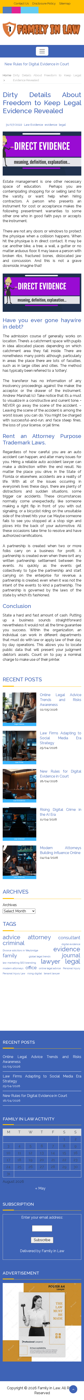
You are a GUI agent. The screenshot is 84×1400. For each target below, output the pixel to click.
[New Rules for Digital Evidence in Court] (19, 786)
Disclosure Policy (44, 3)
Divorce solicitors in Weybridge (20, 950)
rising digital (34, 973)
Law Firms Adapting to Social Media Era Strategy (60, 738)
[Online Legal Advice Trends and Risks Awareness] (19, 709)
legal (62, 124)
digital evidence (71, 944)
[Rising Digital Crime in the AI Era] (19, 824)
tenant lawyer (52, 973)
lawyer (50, 961)
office (31, 967)
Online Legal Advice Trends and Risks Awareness (60, 700)
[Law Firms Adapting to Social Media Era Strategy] (19, 747)
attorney (39, 937)
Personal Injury (71, 968)
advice (11, 937)
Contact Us (21, 3)
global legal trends (39, 956)
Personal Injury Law (14, 973)
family (10, 955)
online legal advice (50, 968)
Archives (10, 905)
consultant (69, 937)
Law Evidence (33, 124)
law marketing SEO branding (19, 962)
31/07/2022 (14, 124)
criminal (13, 943)
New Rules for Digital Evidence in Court (36, 64)
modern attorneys (13, 968)
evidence (51, 124)
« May (40, 1188)
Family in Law (53, 1251)
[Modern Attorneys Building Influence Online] (19, 862)
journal (71, 955)
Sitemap (65, 3)
